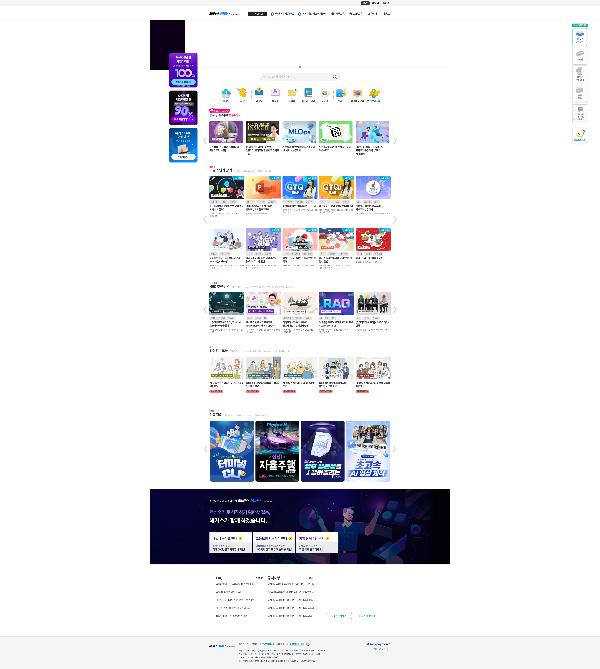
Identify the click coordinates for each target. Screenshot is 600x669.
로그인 (365, 3)
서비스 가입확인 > (379, 649)
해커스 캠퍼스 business (225, 12)
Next (398, 143)
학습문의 (385, 3)
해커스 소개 (244, 644)
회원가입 (375, 3)
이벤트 (386, 13)
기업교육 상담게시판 (366, 615)
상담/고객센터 (282, 644)
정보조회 (279, 661)
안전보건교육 (356, 13)
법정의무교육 (338, 13)
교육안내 (372, 13)
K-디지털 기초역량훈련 (314, 13)
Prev (202, 143)
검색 (335, 76)
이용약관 (254, 644)
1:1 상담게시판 (339, 615)
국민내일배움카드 (284, 13)
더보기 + (259, 578)
